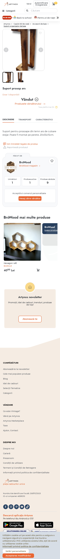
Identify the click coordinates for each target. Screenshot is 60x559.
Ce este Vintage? (11, 411)
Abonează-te (30, 319)
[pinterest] (16, 506)
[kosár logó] (53, 4)
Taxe (5, 425)
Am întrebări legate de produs (22, 144)
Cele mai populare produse (16, 374)
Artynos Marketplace (13, 421)
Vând (29, 4)
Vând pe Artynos (11, 416)
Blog (5, 378)
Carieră (6, 453)
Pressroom (8, 458)
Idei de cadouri (10, 383)
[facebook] (5, 506)
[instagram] (11, 506)
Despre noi (8, 448)
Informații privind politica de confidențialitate (26, 472)
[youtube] (21, 506)
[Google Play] (13, 525)
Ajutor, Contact (10, 430)
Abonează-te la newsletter (16, 369)
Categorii (7, 393)
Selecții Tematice (11, 388)
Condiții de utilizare (13, 463)
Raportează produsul (17, 147)
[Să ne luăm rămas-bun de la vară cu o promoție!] (7, 17)
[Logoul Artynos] (10, 4)
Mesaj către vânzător (30, 198)
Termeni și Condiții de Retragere (19, 468)
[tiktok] (27, 506)
